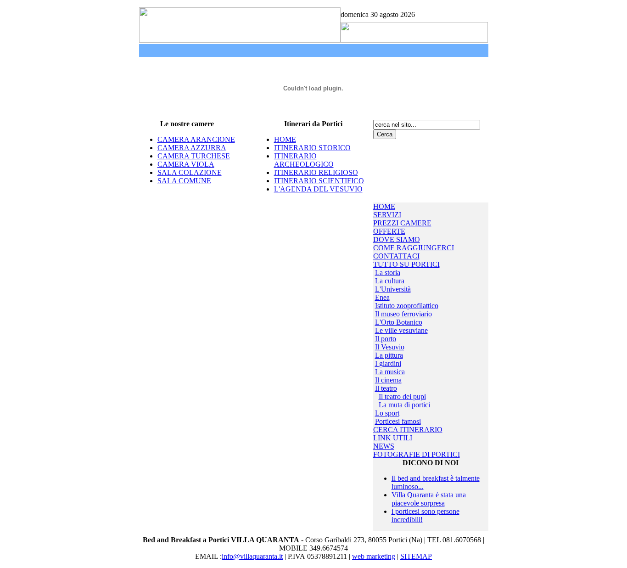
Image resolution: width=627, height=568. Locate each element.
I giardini (388, 363)
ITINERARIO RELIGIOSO (316, 172)
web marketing (373, 556)
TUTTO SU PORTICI (406, 264)
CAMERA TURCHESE (193, 156)
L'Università (393, 289)
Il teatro (386, 388)
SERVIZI (387, 215)
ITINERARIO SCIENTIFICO (319, 181)
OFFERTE (389, 231)
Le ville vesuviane (401, 330)
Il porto (385, 339)
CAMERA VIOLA (185, 164)
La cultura (389, 281)
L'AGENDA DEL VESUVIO (318, 189)
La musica (390, 372)
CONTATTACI (396, 256)
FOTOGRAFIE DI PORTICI (416, 454)
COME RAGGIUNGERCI (413, 248)
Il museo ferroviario (403, 314)
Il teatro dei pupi (402, 396)
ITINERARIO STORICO (312, 148)
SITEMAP (416, 556)
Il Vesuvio (389, 347)
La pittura (389, 355)
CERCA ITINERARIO (407, 429)
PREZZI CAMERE (402, 223)
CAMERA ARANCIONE (196, 139)
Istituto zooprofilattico (406, 305)
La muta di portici (404, 405)
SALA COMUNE (184, 181)
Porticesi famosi (398, 421)
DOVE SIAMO (396, 239)
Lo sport (387, 413)
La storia (387, 272)
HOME (285, 139)
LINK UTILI (392, 438)
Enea (382, 297)
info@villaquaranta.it (252, 556)
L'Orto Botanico (398, 322)
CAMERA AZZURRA (191, 148)
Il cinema (388, 380)
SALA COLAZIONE (189, 172)
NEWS (383, 446)
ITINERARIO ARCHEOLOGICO (304, 160)
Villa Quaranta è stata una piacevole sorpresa (429, 499)
